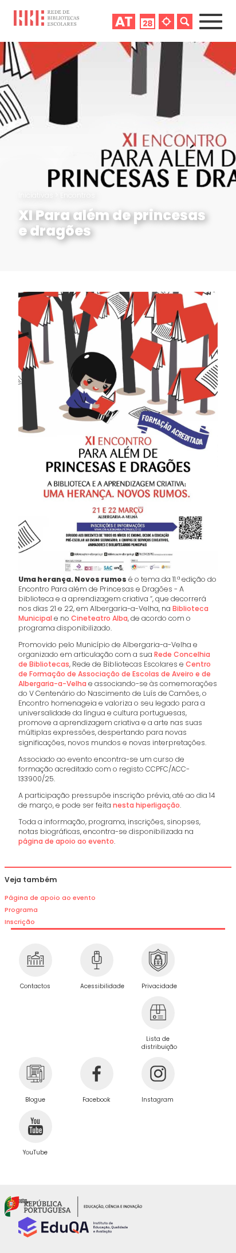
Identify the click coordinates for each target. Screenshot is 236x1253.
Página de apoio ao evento (50, 898)
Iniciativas (36, 195)
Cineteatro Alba (99, 618)
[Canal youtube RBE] (35, 1126)
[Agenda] (147, 21)
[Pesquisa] (184, 21)
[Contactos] (35, 960)
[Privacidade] (157, 960)
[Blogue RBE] (35, 1073)
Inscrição (20, 922)
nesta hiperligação (146, 805)
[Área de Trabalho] (123, 21)
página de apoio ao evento (66, 841)
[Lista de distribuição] (157, 1012)
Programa (21, 910)
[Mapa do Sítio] (166, 21)
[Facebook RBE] (96, 1073)
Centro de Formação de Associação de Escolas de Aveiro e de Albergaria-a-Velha (114, 673)
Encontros (77, 195)
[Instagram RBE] (157, 1073)
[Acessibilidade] (96, 960)
